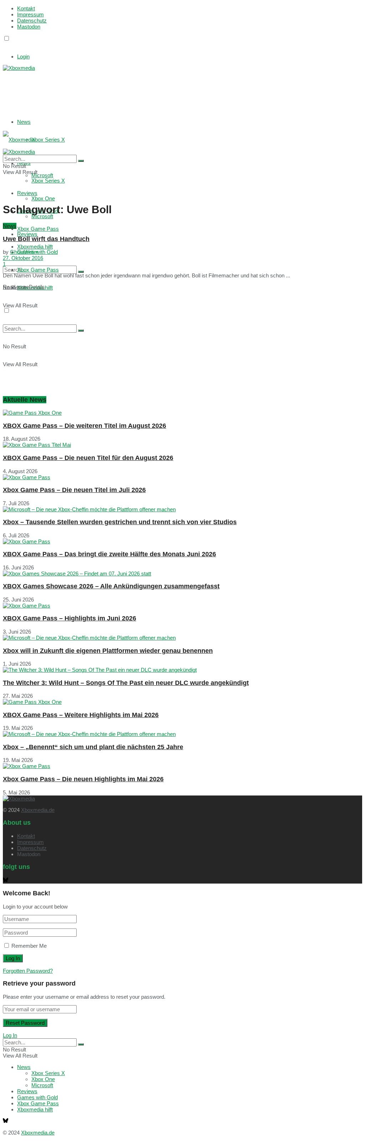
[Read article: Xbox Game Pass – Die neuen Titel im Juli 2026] (182, 477)
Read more (24, 287)
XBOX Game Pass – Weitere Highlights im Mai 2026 (81, 714)
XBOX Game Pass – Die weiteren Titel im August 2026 (84, 425)
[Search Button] (81, 272)
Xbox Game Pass (38, 229)
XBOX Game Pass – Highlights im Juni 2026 (69, 618)
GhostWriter (24, 252)
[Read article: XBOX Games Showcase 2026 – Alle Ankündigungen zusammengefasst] (182, 573)
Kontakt (26, 8)
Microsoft (42, 216)
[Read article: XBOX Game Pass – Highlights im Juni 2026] (182, 606)
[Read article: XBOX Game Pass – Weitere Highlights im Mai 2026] (182, 702)
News (24, 122)
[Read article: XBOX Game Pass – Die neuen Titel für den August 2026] (182, 445)
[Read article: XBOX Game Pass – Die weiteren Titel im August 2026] (182, 413)
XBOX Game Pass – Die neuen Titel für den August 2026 (88, 457)
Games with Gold (37, 1097)
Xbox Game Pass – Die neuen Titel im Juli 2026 (74, 489)
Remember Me (29, 946)
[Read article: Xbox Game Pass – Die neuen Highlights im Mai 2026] (182, 766)
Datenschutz (32, 20)
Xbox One (43, 198)
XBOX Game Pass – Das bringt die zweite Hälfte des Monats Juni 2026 (109, 554)
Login (23, 56)
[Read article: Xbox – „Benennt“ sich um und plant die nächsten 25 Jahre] (182, 734)
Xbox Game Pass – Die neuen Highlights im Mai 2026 (83, 779)
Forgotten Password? (28, 971)
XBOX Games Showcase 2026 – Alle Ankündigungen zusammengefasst (111, 586)
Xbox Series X (48, 140)
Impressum (30, 14)
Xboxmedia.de (38, 810)
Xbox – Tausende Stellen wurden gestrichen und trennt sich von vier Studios (120, 522)
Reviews (27, 234)
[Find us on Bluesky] (5, 45)
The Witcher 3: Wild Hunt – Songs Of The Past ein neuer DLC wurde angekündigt (126, 682)
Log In (10, 1035)
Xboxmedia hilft (35, 1109)
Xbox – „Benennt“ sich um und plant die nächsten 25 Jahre (93, 747)
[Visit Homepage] (19, 68)
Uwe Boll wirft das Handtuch (46, 238)
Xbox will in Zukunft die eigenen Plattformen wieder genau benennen (108, 650)
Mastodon (28, 27)
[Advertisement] (110, 89)
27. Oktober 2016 (23, 258)
